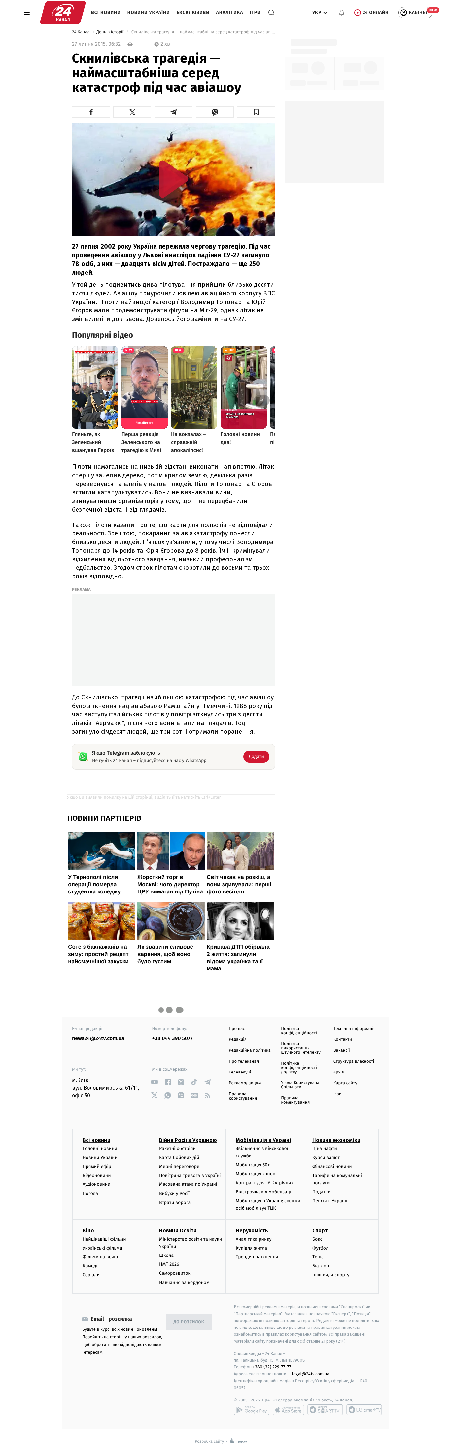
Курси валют (326, 1157)
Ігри (255, 12)
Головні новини (100, 1148)
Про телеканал (244, 1061)
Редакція (238, 1039)
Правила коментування (295, 1100)
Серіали (91, 1275)
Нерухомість (252, 1230)
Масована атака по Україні (188, 1184)
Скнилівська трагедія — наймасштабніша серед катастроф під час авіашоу (202, 32)
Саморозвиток (175, 1273)
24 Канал (81, 32)
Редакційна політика (250, 1050)
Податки (321, 1192)
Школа (166, 1255)
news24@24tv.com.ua (98, 1039)
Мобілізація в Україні (263, 1140)
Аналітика (229, 12)
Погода (90, 1193)
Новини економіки (336, 1140)
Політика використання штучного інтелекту (301, 1048)
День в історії (110, 32)
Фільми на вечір (100, 1257)
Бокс (317, 1239)
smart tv (325, 1409)
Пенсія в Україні (329, 1201)
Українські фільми (102, 1248)
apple (288, 1409)
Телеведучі (240, 1072)
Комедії (91, 1266)
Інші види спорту (330, 1275)
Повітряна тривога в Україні (190, 1175)
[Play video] (173, 179)
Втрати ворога (175, 1202)
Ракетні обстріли (177, 1148)
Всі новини (106, 12)
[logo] (63, 12)
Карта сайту (345, 1083)
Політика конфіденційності (299, 1031)
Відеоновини (97, 1175)
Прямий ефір (97, 1166)
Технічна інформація (354, 1029)
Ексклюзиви (193, 12)
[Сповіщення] (341, 12)
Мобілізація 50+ (253, 1165)
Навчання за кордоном (184, 1282)
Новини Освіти (177, 1230)
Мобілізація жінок (255, 1174)
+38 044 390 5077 (172, 1039)
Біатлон (320, 1266)
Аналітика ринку (253, 1239)
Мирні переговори (179, 1166)
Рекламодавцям (245, 1083)
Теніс (318, 1257)
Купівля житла (251, 1248)
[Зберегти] (256, 112)
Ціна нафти (324, 1148)
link (154, 1082)
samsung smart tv (364, 1409)
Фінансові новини (332, 1166)
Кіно (88, 1230)
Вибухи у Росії (174, 1193)
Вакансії (341, 1050)
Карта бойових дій (179, 1157)
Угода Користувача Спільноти (300, 1085)
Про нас (237, 1029)
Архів (338, 1072)
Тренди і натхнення (257, 1257)
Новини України (148, 12)
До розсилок (189, 1322)
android (251, 1409)
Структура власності (353, 1061)
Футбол (320, 1248)
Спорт (320, 1230)
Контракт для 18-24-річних (264, 1183)
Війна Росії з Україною (188, 1140)
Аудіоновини (96, 1184)
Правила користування (243, 1096)
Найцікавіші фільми (104, 1239)
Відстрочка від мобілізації (264, 1192)
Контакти (342, 1039)
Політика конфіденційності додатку (299, 1067)
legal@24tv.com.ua (310, 1373)
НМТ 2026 (169, 1264)
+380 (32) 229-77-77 (272, 1366)
